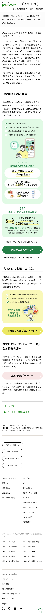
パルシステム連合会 (9, 574)
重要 (13, 412)
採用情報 (5, 584)
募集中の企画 (23, 412)
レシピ (24, 483)
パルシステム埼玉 (8, 556)
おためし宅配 (13, 465)
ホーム (4, 425)
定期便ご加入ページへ (22, 250)
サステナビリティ (8, 497)
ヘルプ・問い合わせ (29, 507)
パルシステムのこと (9, 478)
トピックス (9, 406)
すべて (6, 412)
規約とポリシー (8, 598)
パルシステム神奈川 (9, 546)
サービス (25, 497)
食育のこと (6, 488)
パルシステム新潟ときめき (32, 561)
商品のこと (6, 483)
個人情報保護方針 (8, 589)
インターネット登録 (29, 493)
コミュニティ (27, 488)
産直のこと (6, 493)
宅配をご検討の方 (20, 9)
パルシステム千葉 (8, 551)
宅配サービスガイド (29, 502)
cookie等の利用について (11, 594)
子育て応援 (26, 522)
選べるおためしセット (13, 458)
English (5, 603)
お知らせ (12, 425)
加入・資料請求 (36, 9)
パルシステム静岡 (28, 556)
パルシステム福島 (28, 551)
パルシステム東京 (8, 542)
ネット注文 (31, 4)
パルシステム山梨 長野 (30, 542)
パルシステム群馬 (28, 546)
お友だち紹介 (27, 517)
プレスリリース (8, 579)
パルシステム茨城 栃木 (10, 561)
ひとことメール (28, 512)
